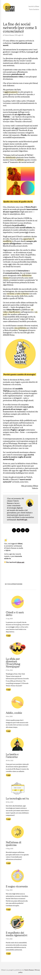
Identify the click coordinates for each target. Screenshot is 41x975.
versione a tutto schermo (18, 293)
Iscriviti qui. (22, 520)
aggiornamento (11, 92)
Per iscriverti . (15, 562)
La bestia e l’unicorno (12, 755)
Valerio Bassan (9, 35)
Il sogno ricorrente (17, 886)
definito (20, 160)
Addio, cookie (14, 712)
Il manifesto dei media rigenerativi (16, 934)
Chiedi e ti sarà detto (15, 614)
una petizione (20, 328)
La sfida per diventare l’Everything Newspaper (13, 662)
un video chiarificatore (18, 310)
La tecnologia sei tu (17, 798)
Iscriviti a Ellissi (34, 6)
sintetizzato (10, 157)
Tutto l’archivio (34, 9)
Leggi (8, 635)
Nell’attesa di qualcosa (13, 844)
